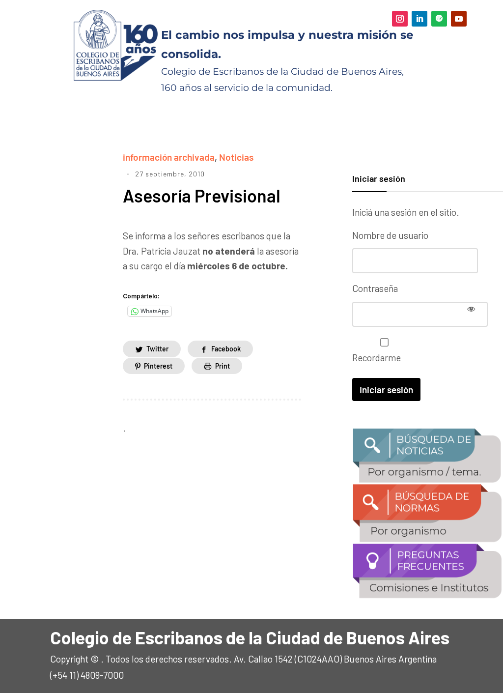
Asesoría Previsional (201, 195)
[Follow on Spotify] (439, 19)
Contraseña (375, 288)
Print (222, 366)
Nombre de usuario (390, 235)
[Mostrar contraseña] (471, 309)
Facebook (226, 349)
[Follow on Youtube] (459, 19)
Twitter (157, 349)
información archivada (169, 157)
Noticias (236, 157)
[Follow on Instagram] (400, 19)
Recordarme (376, 357)
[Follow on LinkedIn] (419, 19)
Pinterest (158, 366)
